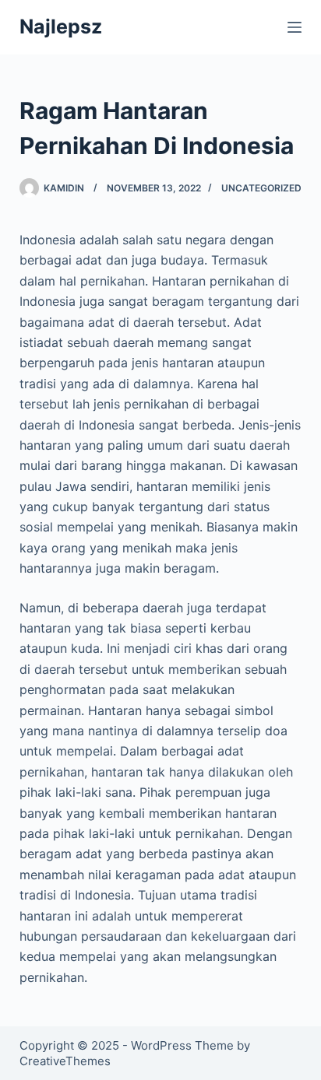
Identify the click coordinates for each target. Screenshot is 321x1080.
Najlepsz (60, 26)
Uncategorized (261, 188)
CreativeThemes (65, 1061)
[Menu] (294, 27)
